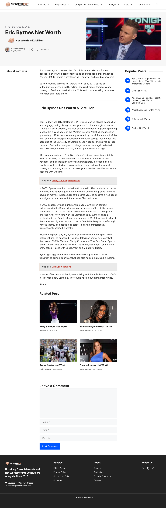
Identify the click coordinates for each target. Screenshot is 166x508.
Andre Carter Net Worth (53, 365)
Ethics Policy (59, 468)
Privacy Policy (59, 472)
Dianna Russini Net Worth (94, 365)
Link (39, 50)
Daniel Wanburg (18, 49)
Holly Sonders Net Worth (53, 326)
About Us (98, 468)
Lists (126, 4)
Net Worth (142, 4)
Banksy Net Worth (140, 128)
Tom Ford (43, 330)
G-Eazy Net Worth (141, 119)
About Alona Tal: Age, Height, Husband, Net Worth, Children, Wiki (146, 100)
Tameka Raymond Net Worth (96, 326)
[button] (157, 4)
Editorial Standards (102, 476)
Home (7, 27)
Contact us (98, 472)
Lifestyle (112, 4)
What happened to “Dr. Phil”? (146, 110)
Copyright (58, 480)
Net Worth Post (86, 497)
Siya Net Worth (139, 91)
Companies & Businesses (87, 4)
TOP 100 (42, 4)
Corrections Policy (61, 476)
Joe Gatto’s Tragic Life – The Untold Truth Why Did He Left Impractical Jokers (146, 81)
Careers (97, 480)
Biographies (60, 4)
